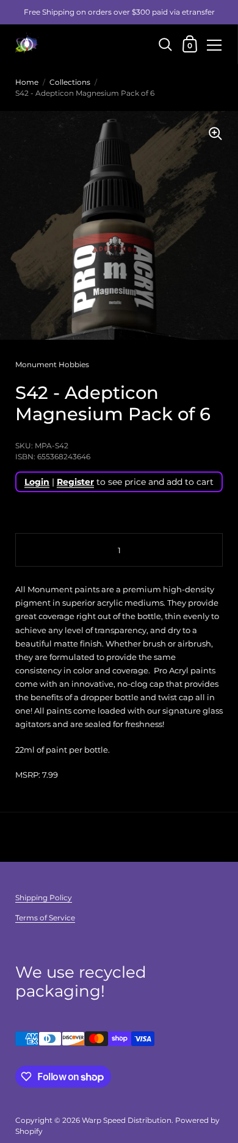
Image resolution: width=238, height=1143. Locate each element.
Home (26, 82)
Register (75, 481)
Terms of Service (45, 917)
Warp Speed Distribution (126, 1120)
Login (36, 481)
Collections (69, 82)
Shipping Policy (43, 897)
